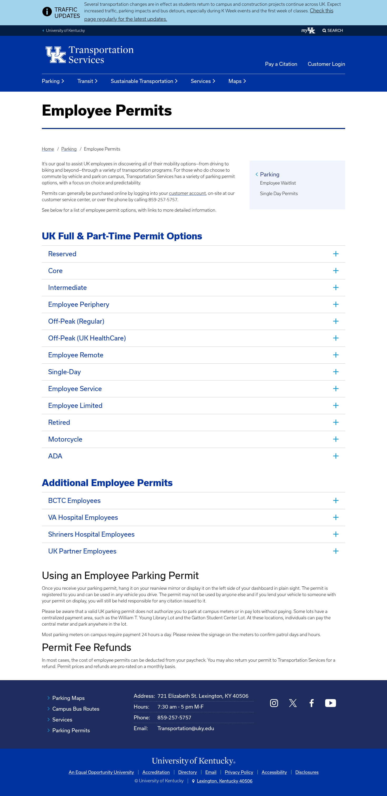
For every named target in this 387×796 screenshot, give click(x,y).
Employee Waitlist (278, 183)
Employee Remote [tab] (75, 355)
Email (210, 772)
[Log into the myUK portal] (308, 30)
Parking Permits (71, 730)
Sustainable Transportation (142, 81)
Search (335, 30)
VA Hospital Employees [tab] (83, 517)
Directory (187, 772)
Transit (85, 81)
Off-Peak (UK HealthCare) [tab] (87, 338)
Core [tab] (55, 270)
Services (201, 81)
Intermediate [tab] (67, 287)
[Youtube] (330, 703)
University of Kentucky (65, 30)
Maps (235, 81)
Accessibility (274, 772)
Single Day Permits (279, 193)
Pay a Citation (281, 64)
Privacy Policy (239, 772)
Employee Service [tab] (75, 388)
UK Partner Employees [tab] (82, 551)
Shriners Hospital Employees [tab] (91, 534)
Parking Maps (68, 698)
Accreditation (156, 772)
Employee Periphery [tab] (78, 304)
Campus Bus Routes (76, 709)
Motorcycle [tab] (65, 439)
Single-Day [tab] (64, 371)
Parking (51, 81)
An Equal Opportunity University (101, 772)
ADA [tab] (55, 456)
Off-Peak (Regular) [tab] (76, 321)
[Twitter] (293, 703)
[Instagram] (274, 703)
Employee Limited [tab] (75, 405)
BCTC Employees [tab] (74, 500)
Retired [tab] (59, 422)
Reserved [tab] (62, 254)
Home (48, 149)
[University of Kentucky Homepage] (193, 761)
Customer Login (326, 64)
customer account (187, 193)
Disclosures (307, 772)
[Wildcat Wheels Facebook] (311, 703)
